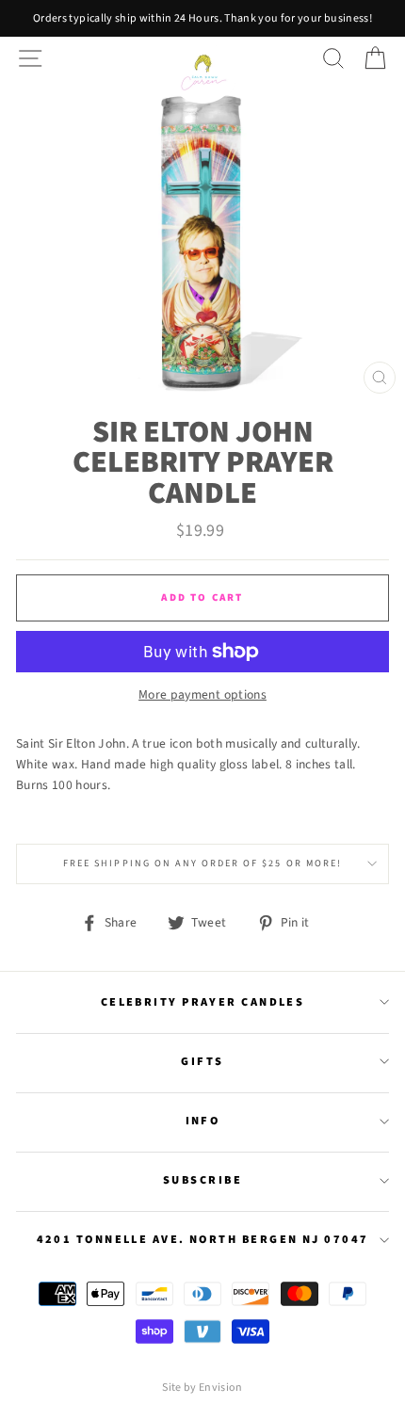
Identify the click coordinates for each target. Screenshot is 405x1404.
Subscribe (202, 1179)
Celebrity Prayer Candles (203, 1001)
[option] (202, 18)
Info (203, 1120)
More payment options (202, 694)
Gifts (202, 1061)
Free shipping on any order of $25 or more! (202, 863)
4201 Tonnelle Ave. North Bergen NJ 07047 (203, 1239)
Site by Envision (202, 1388)
